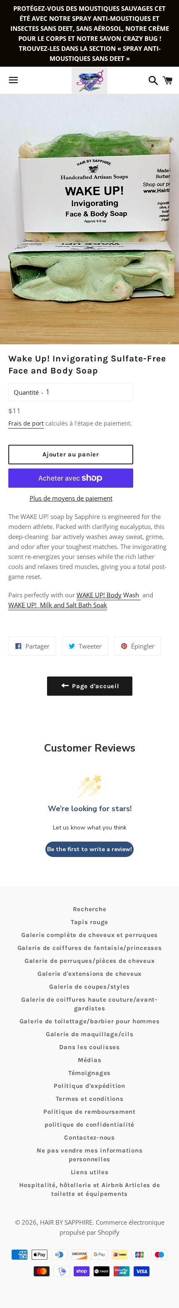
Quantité (26, 392)
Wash (109, 595)
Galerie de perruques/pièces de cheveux (90, 961)
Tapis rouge (89, 922)
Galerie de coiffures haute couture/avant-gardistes (89, 1004)
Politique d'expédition (89, 1086)
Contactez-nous (89, 1137)
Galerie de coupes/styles (89, 986)
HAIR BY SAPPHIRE (66, 1222)
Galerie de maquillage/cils (90, 1034)
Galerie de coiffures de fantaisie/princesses (89, 948)
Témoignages (89, 1073)
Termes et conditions (90, 1099)
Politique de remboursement (89, 1111)
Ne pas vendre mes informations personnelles (90, 1155)
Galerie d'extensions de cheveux (89, 973)
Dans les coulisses (89, 1047)
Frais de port (26, 423)
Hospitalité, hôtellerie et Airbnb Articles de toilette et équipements (89, 1189)
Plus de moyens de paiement (71, 498)
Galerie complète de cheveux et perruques (89, 935)
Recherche (90, 909)
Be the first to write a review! (89, 849)
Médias (90, 1060)
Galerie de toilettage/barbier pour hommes (90, 1021)
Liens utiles (90, 1172)
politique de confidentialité (89, 1124)
